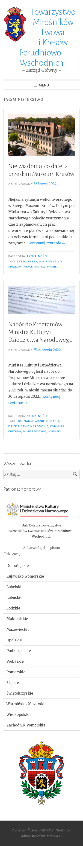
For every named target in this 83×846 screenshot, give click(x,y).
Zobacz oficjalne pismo (41, 548)
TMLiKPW (46, 830)
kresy (32, 261)
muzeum (15, 266)
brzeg (22, 261)
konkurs (57, 426)
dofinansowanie (31, 421)
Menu (44, 85)
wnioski (54, 431)
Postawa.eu (54, 836)
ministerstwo (50, 261)
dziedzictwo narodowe (28, 426)
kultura (14, 431)
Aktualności (37, 256)
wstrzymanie (45, 266)
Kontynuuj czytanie (46, 243)
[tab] (41, 565)
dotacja (53, 421)
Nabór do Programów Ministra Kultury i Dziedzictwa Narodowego (40, 332)
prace (28, 266)
